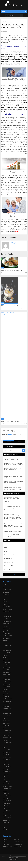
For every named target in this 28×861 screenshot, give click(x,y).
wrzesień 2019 (7, 701)
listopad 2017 (6, 754)
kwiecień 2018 (7, 742)
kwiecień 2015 (7, 830)
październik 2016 (7, 786)
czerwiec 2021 (7, 672)
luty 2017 (5, 776)
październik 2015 (7, 815)
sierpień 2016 (6, 791)
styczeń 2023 (6, 628)
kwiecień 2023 (7, 621)
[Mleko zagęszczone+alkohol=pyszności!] (9, 290)
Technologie (7, 565)
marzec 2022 (6, 652)
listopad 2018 (6, 725)
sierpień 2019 (6, 703)
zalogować (10, 434)
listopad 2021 (6, 662)
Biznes (6, 544)
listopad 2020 (6, 679)
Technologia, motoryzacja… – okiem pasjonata (14, 856)
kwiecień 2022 (7, 650)
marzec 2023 (6, 623)
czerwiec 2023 (7, 616)
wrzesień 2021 (7, 665)
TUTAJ (16, 231)
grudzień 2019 (6, 694)
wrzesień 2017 (7, 759)
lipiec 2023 (6, 614)
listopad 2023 (6, 606)
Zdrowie (6, 569)
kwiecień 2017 (7, 771)
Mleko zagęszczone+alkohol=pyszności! (12, 306)
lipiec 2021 (6, 669)
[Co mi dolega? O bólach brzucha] (9, 365)
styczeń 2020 (6, 691)
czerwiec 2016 (7, 796)
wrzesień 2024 (7, 592)
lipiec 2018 (6, 735)
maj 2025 (5, 587)
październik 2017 (7, 757)
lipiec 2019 (6, 706)
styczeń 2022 (6, 657)
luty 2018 (5, 747)
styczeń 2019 (6, 720)
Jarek (4, 272)
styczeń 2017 (6, 779)
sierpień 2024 (6, 594)
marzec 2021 (6, 674)
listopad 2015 (6, 813)
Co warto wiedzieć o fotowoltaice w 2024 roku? (12, 500)
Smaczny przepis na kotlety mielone (11, 270)
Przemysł (6, 558)
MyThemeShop (16, 859)
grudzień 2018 (6, 723)
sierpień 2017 (6, 762)
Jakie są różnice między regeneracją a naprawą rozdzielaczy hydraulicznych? (13, 483)
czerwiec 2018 (7, 737)
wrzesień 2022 (7, 638)
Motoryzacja (7, 554)
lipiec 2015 (6, 822)
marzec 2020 (6, 686)
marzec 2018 (6, 745)
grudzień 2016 (6, 781)
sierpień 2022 (6, 640)
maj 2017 (5, 769)
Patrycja (4, 29)
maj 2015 (5, 827)
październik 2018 (7, 728)
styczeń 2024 (6, 604)
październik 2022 (7, 635)
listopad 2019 (6, 696)
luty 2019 (5, 718)
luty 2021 (5, 677)
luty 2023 (5, 626)
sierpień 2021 (6, 667)
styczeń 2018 (6, 749)
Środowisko (7, 562)
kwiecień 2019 (7, 713)
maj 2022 (5, 648)
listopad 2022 (6, 633)
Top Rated (8, 442)
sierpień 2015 (6, 820)
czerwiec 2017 (6, 766)
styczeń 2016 (6, 808)
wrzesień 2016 (7, 788)
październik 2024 (7, 589)
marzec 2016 (6, 803)
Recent (19, 442)
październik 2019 (7, 699)
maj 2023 (5, 618)
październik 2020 (7, 682)
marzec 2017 (6, 774)
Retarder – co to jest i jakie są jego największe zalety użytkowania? (13, 519)
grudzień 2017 (6, 752)
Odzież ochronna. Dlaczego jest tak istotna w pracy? (13, 508)
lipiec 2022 (6, 643)
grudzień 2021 (6, 660)
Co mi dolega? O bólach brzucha (10, 421)
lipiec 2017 (6, 764)
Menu (3, 11)
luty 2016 (5, 805)
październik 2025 (7, 585)
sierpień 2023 (6, 611)
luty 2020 (5, 689)
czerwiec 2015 (7, 825)
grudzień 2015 (6, 810)
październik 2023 (7, 609)
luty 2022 (5, 655)
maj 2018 (5, 740)
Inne (17, 29)
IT (4, 551)
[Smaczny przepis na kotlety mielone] (9, 262)
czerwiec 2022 (7, 645)
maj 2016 (5, 798)
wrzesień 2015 (7, 817)
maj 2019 (5, 711)
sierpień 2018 (6, 733)
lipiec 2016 (6, 793)
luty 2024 (5, 602)
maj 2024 (5, 599)
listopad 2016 (6, 783)
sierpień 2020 (7, 684)
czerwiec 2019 (7, 708)
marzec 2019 (6, 716)
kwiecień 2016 (7, 800)
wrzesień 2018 (7, 730)
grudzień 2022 (6, 631)
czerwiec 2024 (7, 597)
